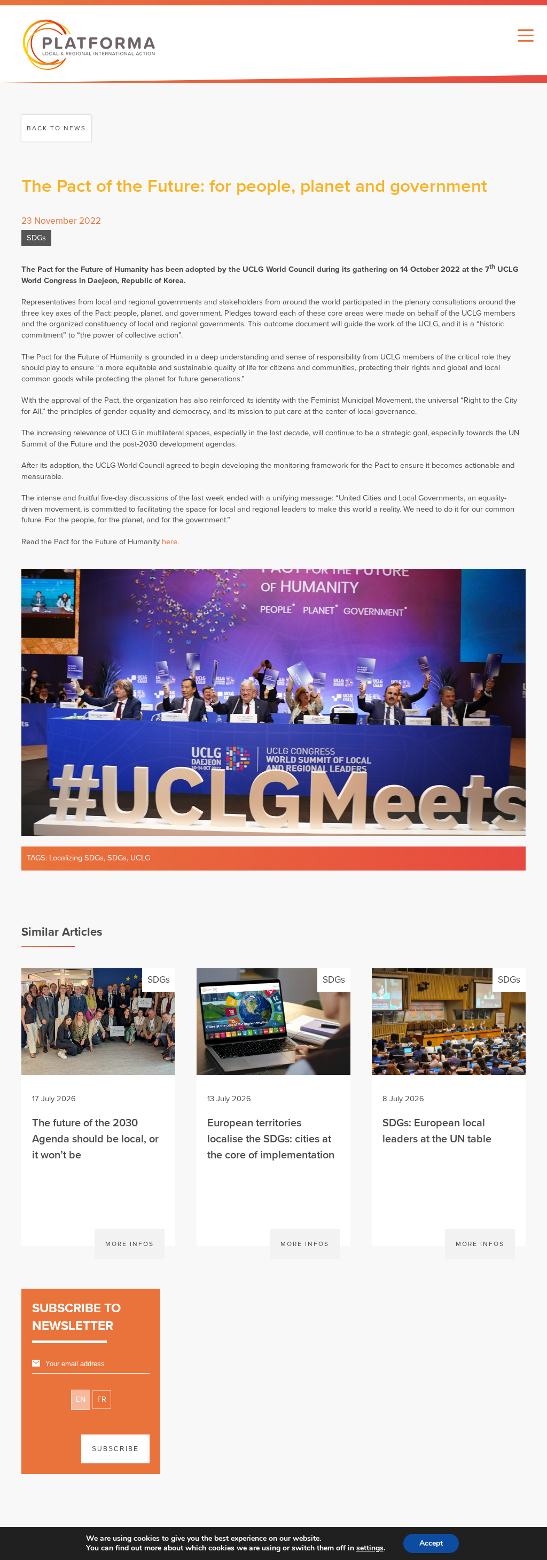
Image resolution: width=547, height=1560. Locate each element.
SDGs (36, 237)
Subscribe (115, 1449)
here (169, 541)
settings (370, 1548)
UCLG (140, 858)
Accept (431, 1543)
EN (80, 1399)
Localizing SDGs (76, 858)
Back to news (56, 128)
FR (101, 1399)
